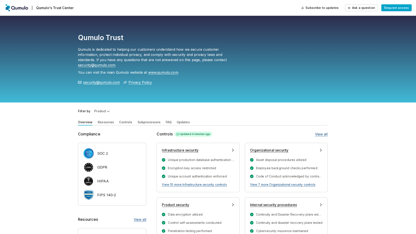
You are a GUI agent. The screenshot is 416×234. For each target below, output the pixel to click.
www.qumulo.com (163, 72)
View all (140, 219)
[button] (102, 111)
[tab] (85, 121)
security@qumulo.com (96, 65)
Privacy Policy (140, 82)
